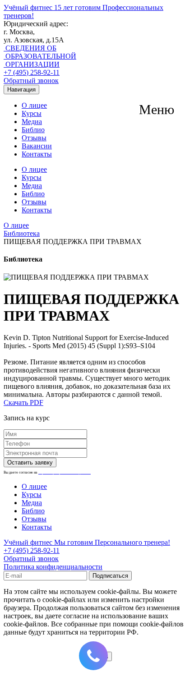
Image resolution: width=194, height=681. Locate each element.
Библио (33, 129)
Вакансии (37, 146)
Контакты (37, 154)
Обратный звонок (31, 80)
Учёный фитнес (87, 542)
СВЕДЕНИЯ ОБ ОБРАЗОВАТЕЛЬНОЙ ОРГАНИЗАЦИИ (40, 56)
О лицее (34, 105)
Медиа (32, 121)
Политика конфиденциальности (53, 567)
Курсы (32, 113)
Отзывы (34, 138)
